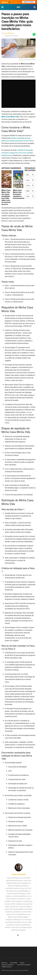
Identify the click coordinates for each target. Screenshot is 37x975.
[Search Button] (35, 7)
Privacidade (13, 963)
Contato (22, 963)
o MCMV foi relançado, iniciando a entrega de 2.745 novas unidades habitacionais (17, 152)
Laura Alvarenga (9, 33)
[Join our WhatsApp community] (34, 34)
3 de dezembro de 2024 (11, 36)
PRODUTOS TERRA (28, 2)
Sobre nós (4, 963)
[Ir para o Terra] (6, 2)
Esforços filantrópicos (7, 965)
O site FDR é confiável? (24, 965)
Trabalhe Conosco (6, 967)
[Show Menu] (2, 7)
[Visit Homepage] (18, 7)
